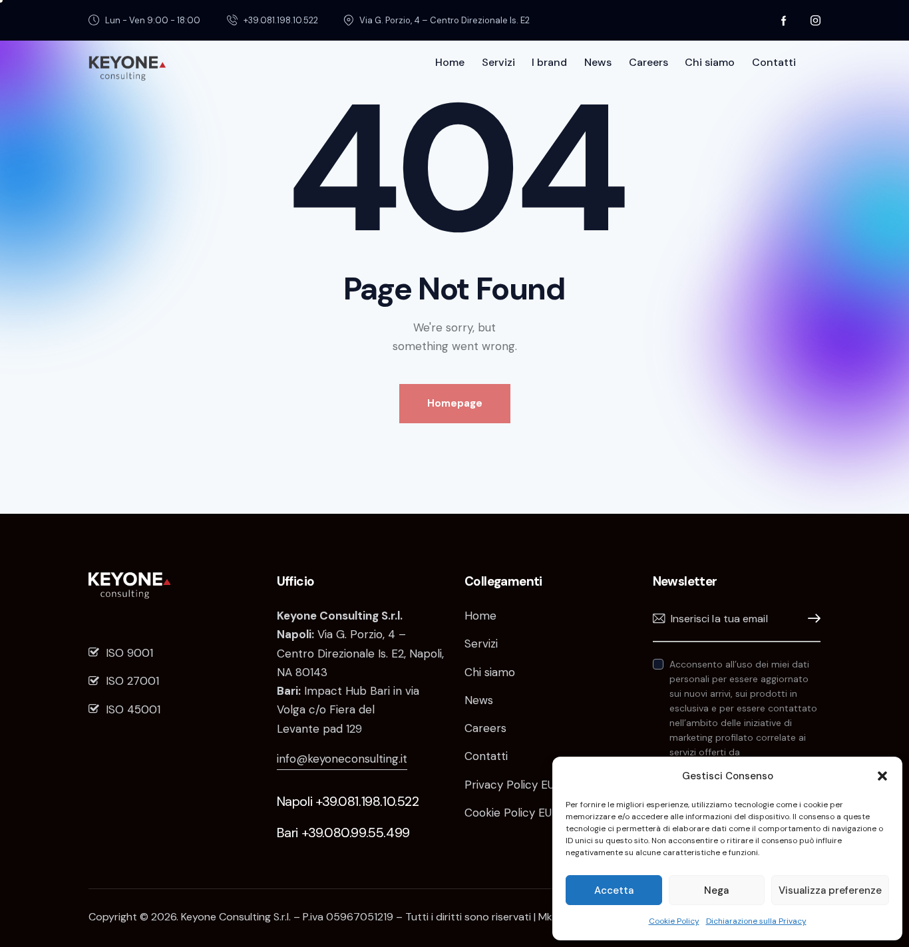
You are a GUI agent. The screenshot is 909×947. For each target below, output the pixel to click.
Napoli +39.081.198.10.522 (348, 801)
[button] (882, 776)
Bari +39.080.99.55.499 (343, 832)
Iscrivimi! (810, 618)
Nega (716, 890)
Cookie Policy (674, 921)
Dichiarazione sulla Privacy (756, 921)
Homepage (454, 403)
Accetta (614, 890)
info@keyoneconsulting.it (342, 758)
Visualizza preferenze (830, 890)
